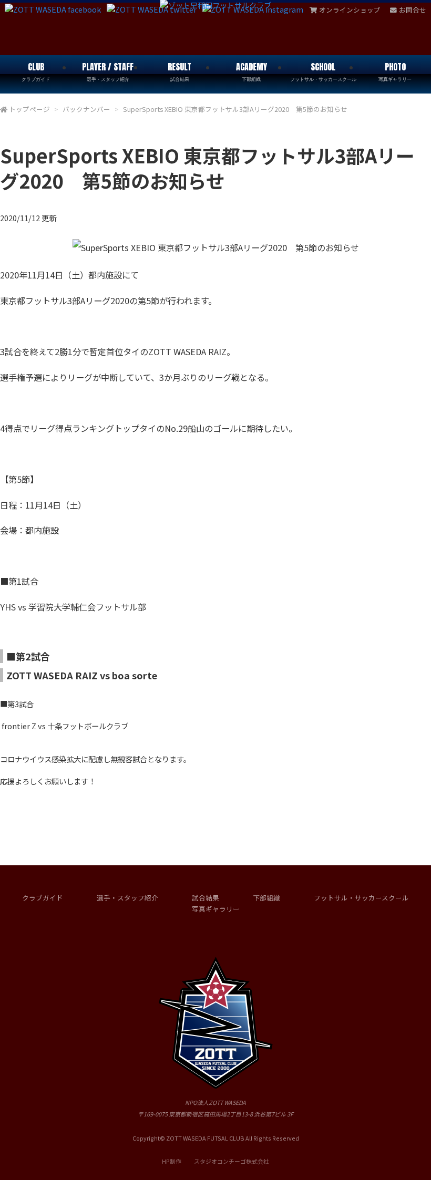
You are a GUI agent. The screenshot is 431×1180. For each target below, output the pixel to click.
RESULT (179, 71)
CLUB (36, 71)
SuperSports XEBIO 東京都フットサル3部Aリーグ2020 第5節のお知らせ (235, 109)
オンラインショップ (350, 10)
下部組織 (266, 898)
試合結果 (205, 898)
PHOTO (395, 71)
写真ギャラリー (216, 909)
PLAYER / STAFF (108, 71)
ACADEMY (251, 71)
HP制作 (215, 1161)
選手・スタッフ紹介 (127, 898)
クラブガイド (42, 898)
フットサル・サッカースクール (361, 898)
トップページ (29, 109)
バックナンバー (86, 109)
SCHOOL (323, 71)
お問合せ (412, 10)
